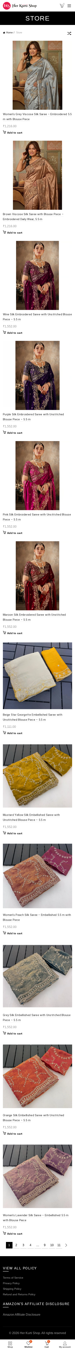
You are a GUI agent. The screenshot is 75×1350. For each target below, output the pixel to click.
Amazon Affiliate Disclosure (21, 1314)
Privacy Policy (11, 1283)
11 (59, 1245)
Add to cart (14, 132)
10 (52, 1245)
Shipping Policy (12, 1288)
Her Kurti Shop (30, 1333)
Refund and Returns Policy (19, 1294)
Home (9, 32)
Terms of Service (13, 1277)
